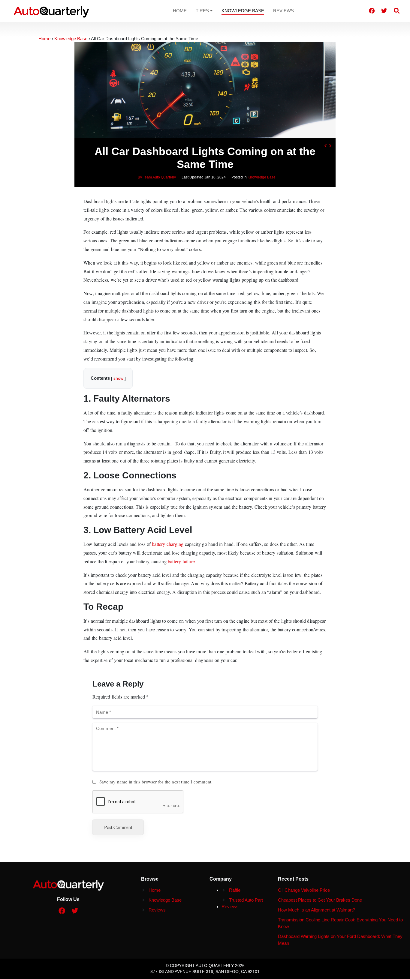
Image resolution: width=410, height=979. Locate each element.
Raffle (234, 890)
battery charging (167, 544)
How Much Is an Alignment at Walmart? (316, 909)
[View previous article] (325, 146)
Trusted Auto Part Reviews (242, 903)
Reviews (283, 10)
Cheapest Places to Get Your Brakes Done (320, 900)
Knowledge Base (243, 10)
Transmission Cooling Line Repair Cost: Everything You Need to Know (340, 923)
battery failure (181, 561)
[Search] (397, 10)
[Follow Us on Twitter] (384, 10)
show (118, 378)
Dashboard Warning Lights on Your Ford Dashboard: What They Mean (340, 940)
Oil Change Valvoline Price (304, 890)
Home (180, 10)
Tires (202, 10)
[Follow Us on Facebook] (372, 10)
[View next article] (330, 146)
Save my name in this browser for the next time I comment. (156, 781)
